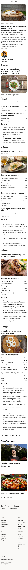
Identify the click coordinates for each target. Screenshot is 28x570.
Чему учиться (21, 522)
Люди (2, 469)
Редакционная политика (7, 559)
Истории (8, 469)
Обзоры (3, 520)
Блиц (19, 528)
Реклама (3, 556)
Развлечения (21, 526)
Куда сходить (4, 524)
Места (3, 517)
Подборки (4, 536)
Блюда (3, 23)
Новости (20, 531)
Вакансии (20, 538)
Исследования (22, 544)
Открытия (20, 536)
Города (3, 526)
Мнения (20, 524)
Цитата (20, 546)
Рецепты (10, 23)
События (20, 540)
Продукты (4, 540)
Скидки (20, 534)
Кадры (19, 542)
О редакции (4, 558)
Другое (19, 548)
